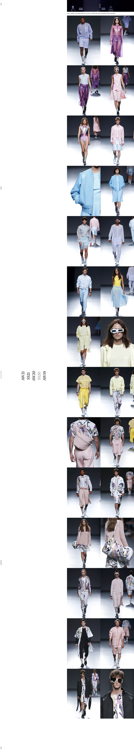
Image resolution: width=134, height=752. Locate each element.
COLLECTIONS (1, 375)
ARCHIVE (1, 562)
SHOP (1, 188)
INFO (1, 747)
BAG (1, 4)
